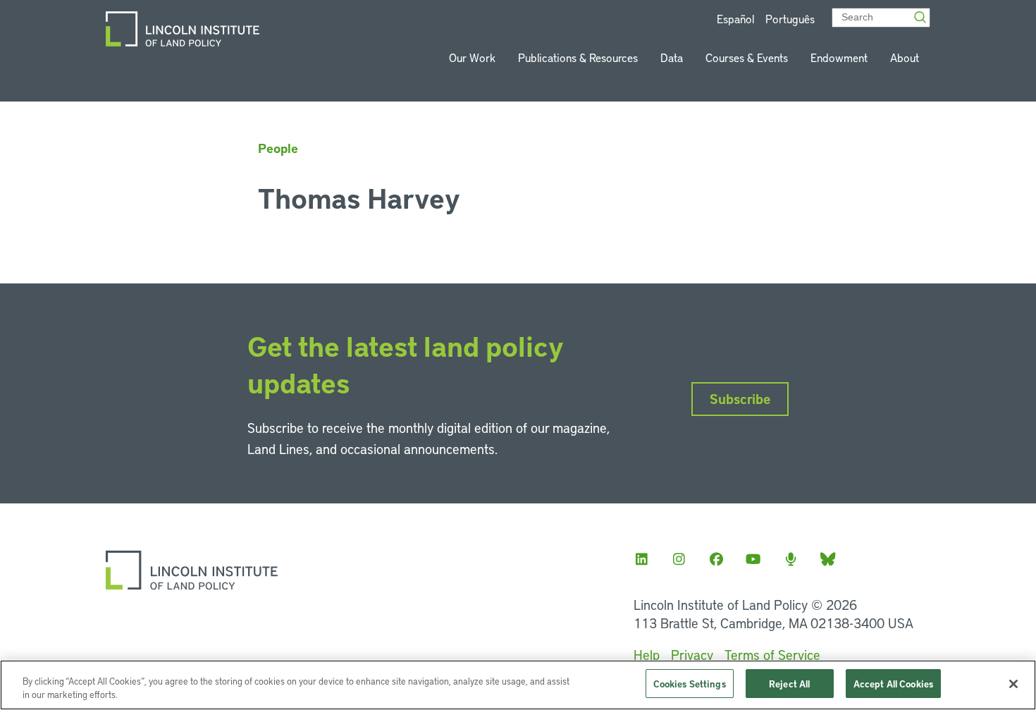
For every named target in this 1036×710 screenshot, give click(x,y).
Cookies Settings (689, 684)
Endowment (839, 57)
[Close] (1013, 683)
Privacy (692, 654)
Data (671, 57)
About (904, 57)
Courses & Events (746, 57)
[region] (518, 685)
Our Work (472, 57)
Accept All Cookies (893, 684)
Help (647, 654)
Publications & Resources (578, 57)
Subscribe (740, 399)
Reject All (789, 684)
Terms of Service (772, 654)
